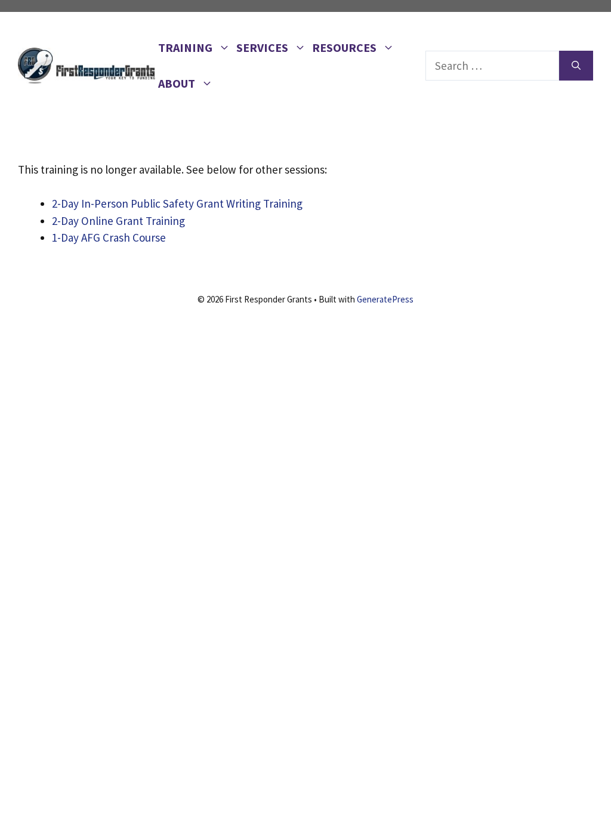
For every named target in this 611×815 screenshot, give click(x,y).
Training (185, 47)
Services (262, 47)
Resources (344, 47)
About (176, 83)
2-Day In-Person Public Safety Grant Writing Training (177, 203)
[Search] (576, 66)
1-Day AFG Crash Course (109, 237)
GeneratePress (385, 299)
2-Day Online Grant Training (118, 221)
